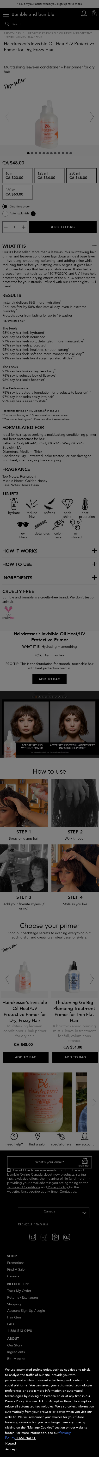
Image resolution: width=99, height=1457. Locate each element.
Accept (11, 1449)
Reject (10, 1443)
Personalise (25, 1438)
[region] (49, 1409)
